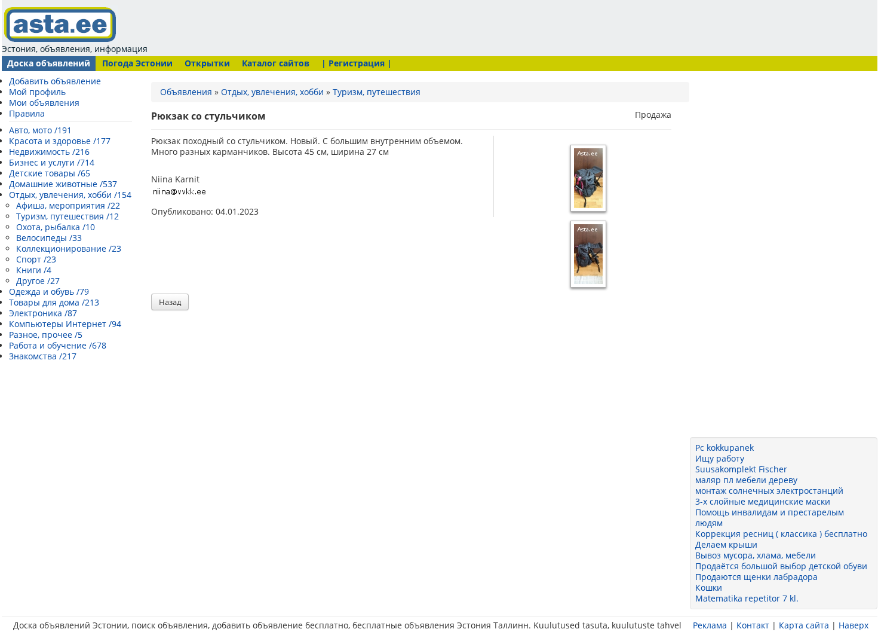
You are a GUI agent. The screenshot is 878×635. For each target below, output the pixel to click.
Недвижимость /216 (49, 151)
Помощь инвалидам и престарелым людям (769, 517)
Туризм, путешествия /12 (67, 216)
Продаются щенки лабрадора (756, 576)
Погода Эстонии (137, 63)
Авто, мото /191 (40, 130)
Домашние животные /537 (63, 184)
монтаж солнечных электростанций (769, 490)
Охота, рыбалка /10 (55, 227)
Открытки (207, 63)
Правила (27, 113)
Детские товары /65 (49, 173)
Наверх (853, 625)
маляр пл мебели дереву (746, 480)
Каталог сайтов (275, 63)
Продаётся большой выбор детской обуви (781, 566)
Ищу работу (719, 458)
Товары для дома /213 (54, 302)
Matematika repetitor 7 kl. (747, 598)
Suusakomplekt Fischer (741, 469)
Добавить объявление (55, 81)
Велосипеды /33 (49, 237)
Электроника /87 (43, 313)
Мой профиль (37, 91)
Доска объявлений (48, 63)
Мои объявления (44, 102)
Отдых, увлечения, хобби (272, 91)
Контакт (752, 625)
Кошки (708, 587)
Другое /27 (38, 280)
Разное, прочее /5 (45, 334)
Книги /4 (33, 270)
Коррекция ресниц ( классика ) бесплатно (781, 533)
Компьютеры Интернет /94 (65, 323)
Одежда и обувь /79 (49, 291)
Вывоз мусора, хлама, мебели (755, 555)
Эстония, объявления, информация (75, 48)
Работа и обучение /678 (57, 345)
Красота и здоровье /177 (59, 140)
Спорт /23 (36, 259)
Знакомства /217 (42, 356)
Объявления (186, 91)
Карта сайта (804, 625)
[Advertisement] (379, 27)
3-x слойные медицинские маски (762, 501)
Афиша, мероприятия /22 (68, 205)
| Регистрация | (356, 63)
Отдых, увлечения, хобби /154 (70, 194)
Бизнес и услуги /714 (51, 162)
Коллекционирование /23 (68, 248)
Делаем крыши (726, 544)
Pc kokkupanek (724, 447)
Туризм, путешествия (376, 91)
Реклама (710, 625)
